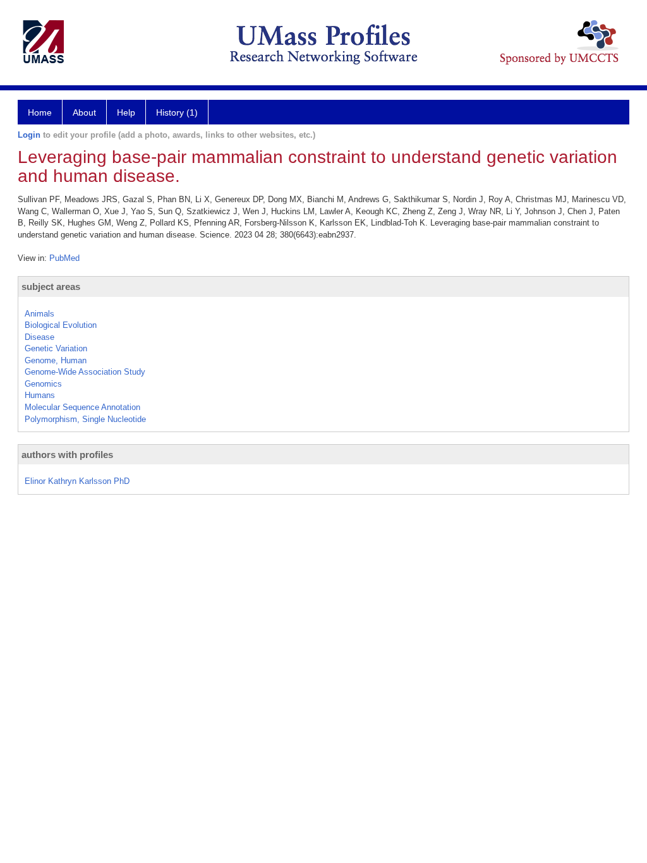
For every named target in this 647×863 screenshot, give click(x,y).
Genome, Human (56, 360)
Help (126, 112)
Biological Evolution (61, 325)
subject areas (50, 286)
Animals (39, 313)
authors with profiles (67, 454)
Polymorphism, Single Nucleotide (85, 419)
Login (29, 135)
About (84, 112)
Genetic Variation (56, 348)
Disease (39, 337)
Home (40, 112)
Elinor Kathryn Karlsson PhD (77, 481)
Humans (40, 395)
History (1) (177, 112)
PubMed (64, 258)
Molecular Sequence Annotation (82, 407)
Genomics (43, 384)
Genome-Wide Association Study (85, 372)
